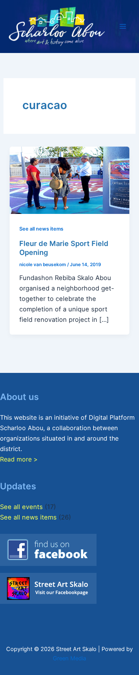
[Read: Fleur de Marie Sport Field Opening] (69, 179)
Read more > (19, 459)
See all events (21, 507)
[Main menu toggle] (122, 26)
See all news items (41, 229)
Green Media (69, 658)
